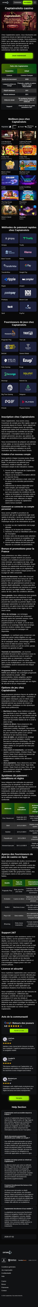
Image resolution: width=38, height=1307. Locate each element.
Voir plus (19, 1098)
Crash (22, 126)
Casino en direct (14, 126)
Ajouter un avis (19, 1030)
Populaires (5, 126)
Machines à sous (30, 126)
